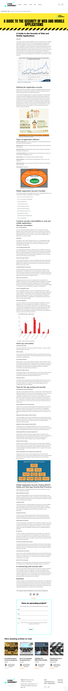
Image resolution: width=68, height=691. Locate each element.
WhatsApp (62, 4)
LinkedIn (59, 4)
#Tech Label (18, 39)
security (35, 590)
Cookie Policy (60, 680)
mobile (25, 590)
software (39, 590)
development (21, 590)
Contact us (40, 4)
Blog (35, 4)
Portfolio (25, 4)
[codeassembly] (10, 4)
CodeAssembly (4, 11)
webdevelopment (44, 590)
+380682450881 (51, 683)
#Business (6, 662)
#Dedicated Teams (53, 662)
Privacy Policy (60, 682)
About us (19, 4)
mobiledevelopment (30, 590)
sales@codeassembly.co (49, 681)
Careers (30, 4)
